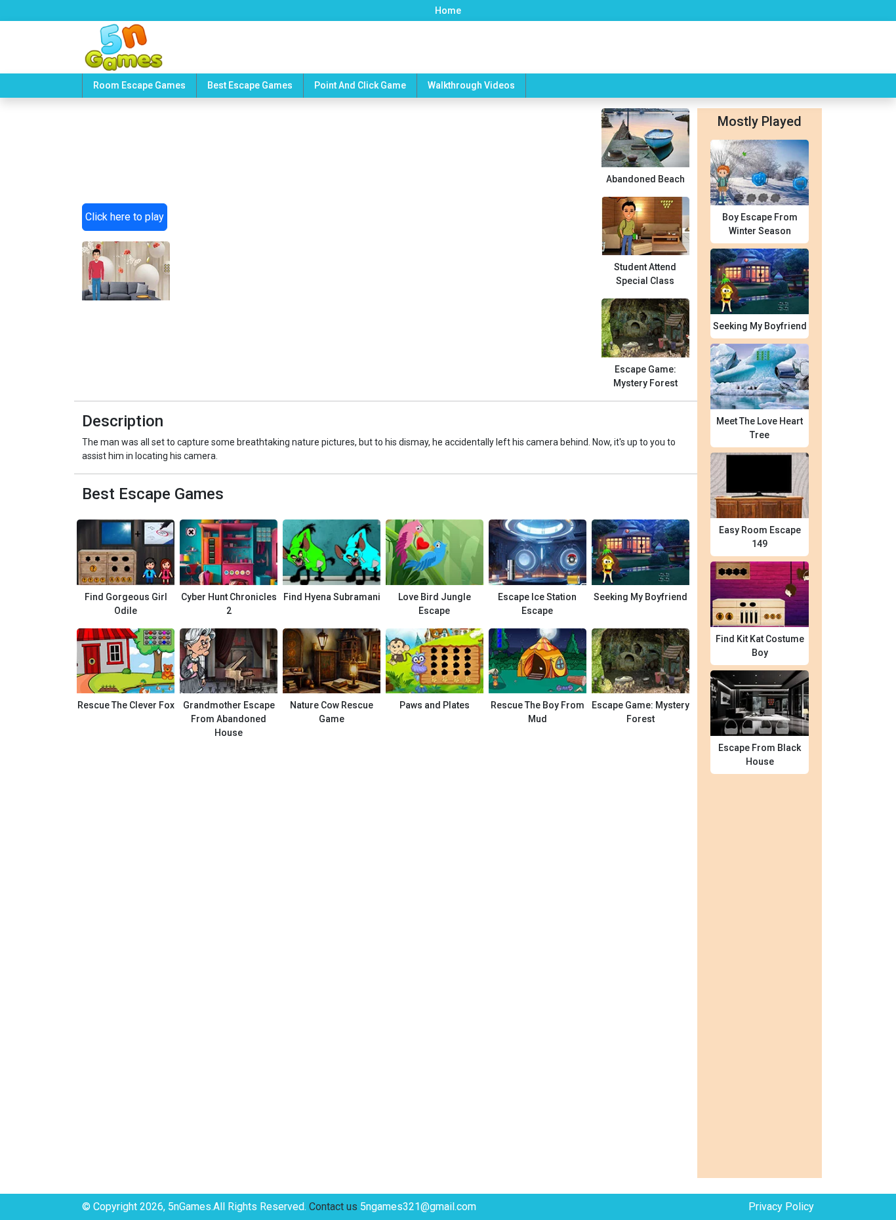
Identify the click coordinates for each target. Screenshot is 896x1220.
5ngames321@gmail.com (418, 1206)
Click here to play (124, 217)
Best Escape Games (250, 85)
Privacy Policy (781, 1206)
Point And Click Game (360, 85)
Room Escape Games (139, 85)
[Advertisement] (385, 236)
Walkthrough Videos (471, 85)
